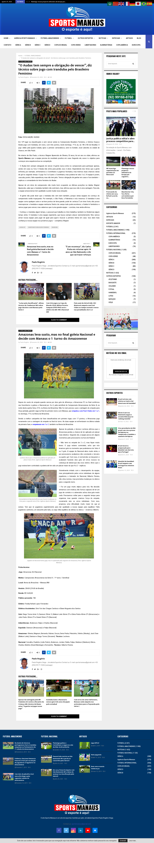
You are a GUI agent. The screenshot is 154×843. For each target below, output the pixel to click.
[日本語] (138, 4)
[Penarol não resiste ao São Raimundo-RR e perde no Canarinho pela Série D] (46, 759)
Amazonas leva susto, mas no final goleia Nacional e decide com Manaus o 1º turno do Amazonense (40, 251)
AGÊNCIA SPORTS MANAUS (24, 38)
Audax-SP (22, 227)
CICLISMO (112, 286)
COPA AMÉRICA (122, 45)
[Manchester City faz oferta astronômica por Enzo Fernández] (129, 185)
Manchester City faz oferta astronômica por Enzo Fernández (128, 195)
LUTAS (111, 296)
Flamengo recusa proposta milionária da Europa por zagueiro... (128, 172)
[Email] (95, 830)
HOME (6, 38)
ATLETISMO (113, 279)
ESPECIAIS (116, 38)
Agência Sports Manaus (115, 213)
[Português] (144, 4)
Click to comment (59, 320)
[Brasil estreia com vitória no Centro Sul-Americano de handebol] (111, 401)
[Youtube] (87, 830)
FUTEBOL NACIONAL (113, 250)
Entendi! (123, 841)
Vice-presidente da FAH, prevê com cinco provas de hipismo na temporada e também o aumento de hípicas (127, 432)
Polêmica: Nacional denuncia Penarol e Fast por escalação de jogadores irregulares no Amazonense (25, 761)
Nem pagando (96, 754)
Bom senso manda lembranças (97, 767)
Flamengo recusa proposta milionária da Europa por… (48, 2)
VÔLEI (111, 302)
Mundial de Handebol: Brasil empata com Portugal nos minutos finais (126, 464)
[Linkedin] (80, 830)
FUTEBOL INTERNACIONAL (115, 233)
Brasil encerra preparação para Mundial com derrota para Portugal (126, 448)
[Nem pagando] (84, 757)
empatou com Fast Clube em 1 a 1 (85, 411)
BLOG (139, 38)
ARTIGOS (129, 38)
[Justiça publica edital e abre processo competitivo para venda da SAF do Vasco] (121, 126)
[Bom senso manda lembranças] (84, 769)
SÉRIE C (37, 45)
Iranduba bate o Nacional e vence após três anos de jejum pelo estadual (58, 702)
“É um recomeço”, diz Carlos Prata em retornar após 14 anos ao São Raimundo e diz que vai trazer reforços (78, 251)
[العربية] (110, 4)
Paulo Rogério (24, 77)
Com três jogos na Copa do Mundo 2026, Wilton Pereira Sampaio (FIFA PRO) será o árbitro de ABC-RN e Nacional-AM (57, 307)
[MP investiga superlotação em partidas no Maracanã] (113, 161)
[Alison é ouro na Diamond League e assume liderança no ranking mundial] (111, 415)
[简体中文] (115, 4)
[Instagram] (73, 830)
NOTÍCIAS (102, 38)
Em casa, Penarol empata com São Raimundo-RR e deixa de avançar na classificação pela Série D (63, 773)
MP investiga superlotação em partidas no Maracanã (112, 171)
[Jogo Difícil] (84, 745)
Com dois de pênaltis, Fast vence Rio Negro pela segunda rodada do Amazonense (24, 777)
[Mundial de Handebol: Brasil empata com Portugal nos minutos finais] (111, 464)
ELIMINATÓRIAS (106, 45)
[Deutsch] (132, 4)
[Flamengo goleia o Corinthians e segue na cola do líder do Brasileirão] (46, 745)
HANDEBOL (113, 292)
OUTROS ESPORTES (85, 38)
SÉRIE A (18, 45)
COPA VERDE (76, 45)
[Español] (149, 4)
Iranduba (55, 227)
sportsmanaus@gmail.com (81, 824)
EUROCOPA (136, 45)
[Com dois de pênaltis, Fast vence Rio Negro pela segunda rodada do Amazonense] (8, 776)
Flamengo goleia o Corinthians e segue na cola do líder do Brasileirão (63, 745)
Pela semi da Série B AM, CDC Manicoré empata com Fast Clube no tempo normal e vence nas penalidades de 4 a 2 (86, 306)
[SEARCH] (133, 63)
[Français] (127, 4)
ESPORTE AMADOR (113, 223)
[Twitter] (66, 830)
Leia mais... (133, 840)
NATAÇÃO (112, 299)
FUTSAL (111, 289)
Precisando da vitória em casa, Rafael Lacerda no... (112, 195)
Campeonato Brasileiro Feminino (38, 227)
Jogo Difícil (95, 743)
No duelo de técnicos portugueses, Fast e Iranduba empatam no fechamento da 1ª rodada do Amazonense (25, 746)
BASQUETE (112, 283)
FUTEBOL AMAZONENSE (50, 38)
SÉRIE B (28, 45)
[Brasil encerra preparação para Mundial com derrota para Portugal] (111, 448)
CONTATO (7, 45)
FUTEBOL (68, 38)
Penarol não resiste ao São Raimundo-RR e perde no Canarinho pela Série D (62, 758)
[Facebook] (58, 830)
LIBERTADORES (90, 45)
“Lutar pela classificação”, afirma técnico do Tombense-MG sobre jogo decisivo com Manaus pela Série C (31, 306)
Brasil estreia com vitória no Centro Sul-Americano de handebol (127, 401)
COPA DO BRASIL (60, 45)
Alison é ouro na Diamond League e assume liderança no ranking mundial (125, 415)
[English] (121, 4)
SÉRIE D (47, 45)
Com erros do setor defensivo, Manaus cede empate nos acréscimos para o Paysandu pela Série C (86, 703)
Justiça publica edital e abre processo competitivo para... (120, 140)
